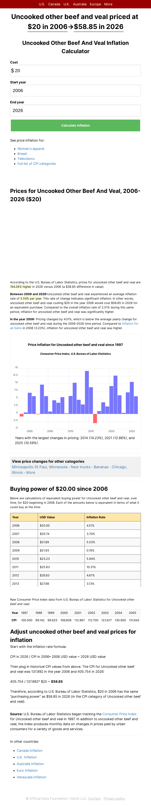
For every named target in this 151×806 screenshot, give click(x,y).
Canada (54, 4)
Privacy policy (114, 798)
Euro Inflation (27, 770)
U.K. (67, 4)
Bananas (101, 467)
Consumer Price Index (119, 714)
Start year (18, 82)
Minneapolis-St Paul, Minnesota (39, 467)
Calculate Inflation (75, 125)
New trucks (80, 467)
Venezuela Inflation (31, 777)
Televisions (26, 159)
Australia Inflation (30, 764)
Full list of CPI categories (36, 164)
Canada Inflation (30, 750)
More (108, 4)
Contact (94, 798)
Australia (80, 4)
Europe (95, 4)
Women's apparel (30, 149)
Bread (22, 154)
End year (17, 102)
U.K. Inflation (27, 757)
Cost (14, 62)
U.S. (42, 4)
